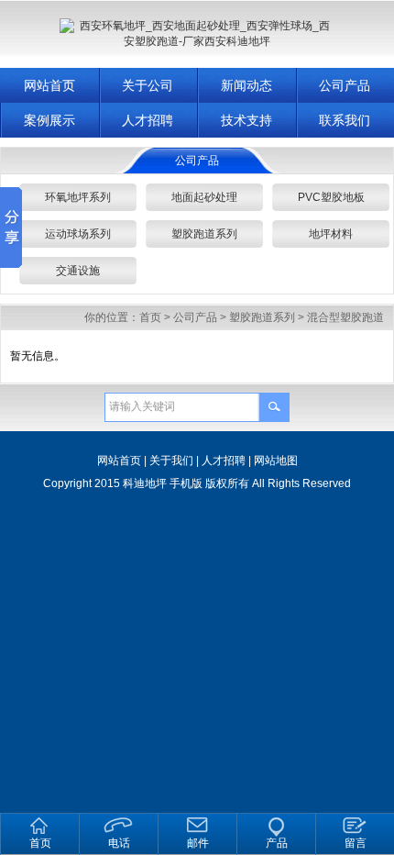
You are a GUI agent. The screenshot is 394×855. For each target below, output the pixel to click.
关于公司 (147, 85)
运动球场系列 (78, 234)
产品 (277, 843)
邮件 (198, 843)
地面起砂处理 (204, 197)
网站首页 (49, 85)
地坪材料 (331, 234)
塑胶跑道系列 (204, 234)
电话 (119, 843)
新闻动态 (246, 85)
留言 (356, 843)
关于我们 (171, 460)
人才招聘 (147, 120)
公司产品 (195, 317)
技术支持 (246, 120)
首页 (150, 317)
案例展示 (49, 120)
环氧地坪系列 (78, 197)
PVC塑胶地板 (331, 197)
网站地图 (276, 460)
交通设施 (78, 270)
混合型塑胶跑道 (345, 317)
